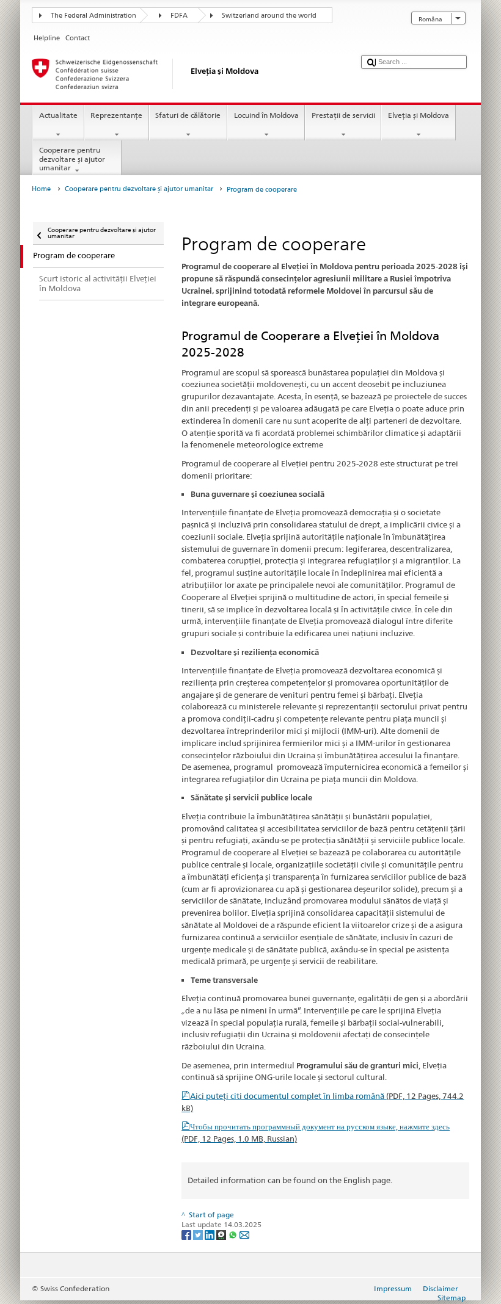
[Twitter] (199, 1234)
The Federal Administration (93, 16)
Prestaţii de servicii (343, 115)
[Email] (244, 1234)
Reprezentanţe (116, 115)
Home (41, 189)
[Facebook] (187, 1234)
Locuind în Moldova (266, 115)
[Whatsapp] (234, 1234)
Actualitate (58, 115)
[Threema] (222, 1234)
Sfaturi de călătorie (188, 115)
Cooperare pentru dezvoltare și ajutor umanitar (72, 158)
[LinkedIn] (210, 1234)
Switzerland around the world (269, 16)
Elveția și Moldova (418, 115)
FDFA (179, 16)
